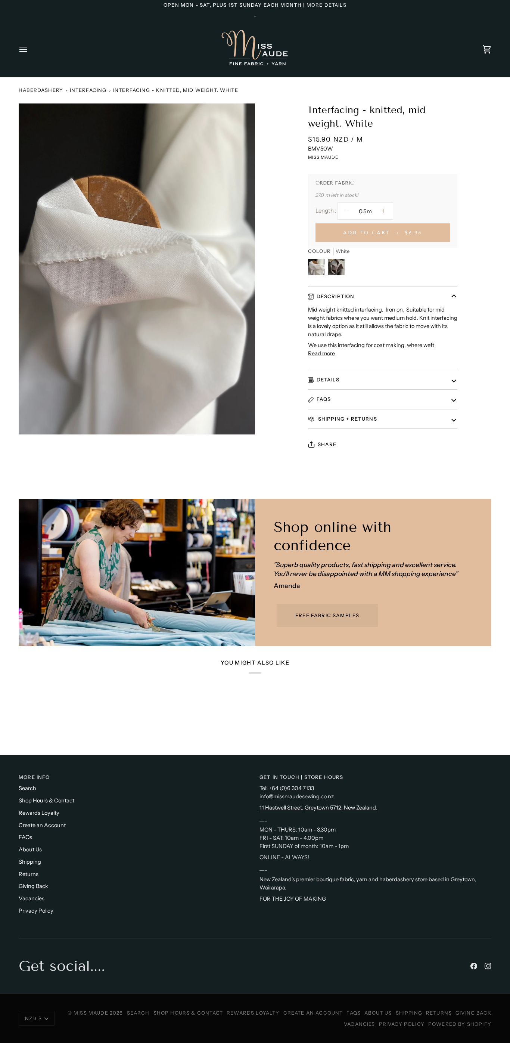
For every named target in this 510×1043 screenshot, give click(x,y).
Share (327, 444)
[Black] (336, 269)
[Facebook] (473, 966)
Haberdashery (41, 90)
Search (27, 788)
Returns (28, 874)
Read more (321, 353)
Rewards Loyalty (39, 813)
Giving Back (33, 886)
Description (336, 296)
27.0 (319, 195)
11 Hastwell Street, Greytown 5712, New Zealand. (319, 807)
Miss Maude (323, 157)
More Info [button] (34, 777)
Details (328, 380)
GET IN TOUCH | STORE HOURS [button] (301, 777)
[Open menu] (30, 49)
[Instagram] (488, 966)
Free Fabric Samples (327, 615)
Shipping (30, 861)
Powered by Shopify (459, 1024)
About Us (30, 849)
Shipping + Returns (347, 419)
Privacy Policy (36, 910)
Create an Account (42, 825)
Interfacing (88, 90)
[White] (318, 269)
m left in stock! (342, 195)
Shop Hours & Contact (46, 800)
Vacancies (31, 898)
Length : (325, 210)
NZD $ (33, 1018)
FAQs (324, 399)
